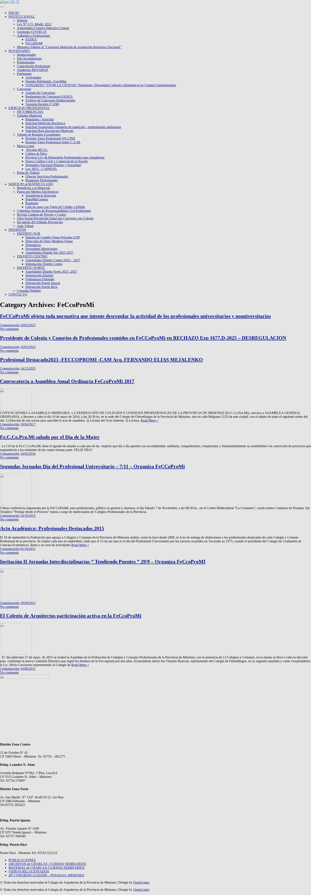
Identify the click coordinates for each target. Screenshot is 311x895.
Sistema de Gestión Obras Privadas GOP (52, 237)
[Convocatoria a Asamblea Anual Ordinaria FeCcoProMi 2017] (16, 409)
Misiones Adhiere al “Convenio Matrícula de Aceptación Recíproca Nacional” (69, 47)
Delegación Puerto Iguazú (42, 283)
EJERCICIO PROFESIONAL (29, 108)
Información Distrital (39, 275)
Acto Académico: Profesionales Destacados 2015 (52, 528)
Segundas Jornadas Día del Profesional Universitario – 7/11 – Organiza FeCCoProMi (92, 466)
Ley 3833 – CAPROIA (41, 169)
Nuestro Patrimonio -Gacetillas (45, 81)
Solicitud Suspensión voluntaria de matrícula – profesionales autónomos (73, 127)
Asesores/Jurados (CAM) (42, 104)
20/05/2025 (28, 325)
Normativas (33, 245)
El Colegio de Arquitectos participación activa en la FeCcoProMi (70, 615)
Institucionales (26, 54)
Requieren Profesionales (41, 180)
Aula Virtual (25, 226)
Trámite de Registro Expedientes (38, 134)
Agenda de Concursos (40, 93)
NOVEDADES (19, 51)
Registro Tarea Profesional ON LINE (50, 138)
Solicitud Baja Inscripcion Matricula (49, 131)
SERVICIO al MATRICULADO (30, 184)
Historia (22, 20)
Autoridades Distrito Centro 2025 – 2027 (52, 260)
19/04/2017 (28, 424)
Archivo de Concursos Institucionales (50, 100)
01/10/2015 (28, 549)
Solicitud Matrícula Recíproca (45, 123)
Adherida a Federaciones (33, 35)
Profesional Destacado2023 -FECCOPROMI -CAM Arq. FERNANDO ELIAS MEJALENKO (101, 359)
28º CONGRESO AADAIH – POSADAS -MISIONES (46, 875)
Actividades (33, 77)
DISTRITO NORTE (31, 268)
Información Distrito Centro (43, 264)
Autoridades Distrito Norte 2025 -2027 (51, 271)
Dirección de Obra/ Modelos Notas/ (49, 241)
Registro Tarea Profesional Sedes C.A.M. (53, 142)
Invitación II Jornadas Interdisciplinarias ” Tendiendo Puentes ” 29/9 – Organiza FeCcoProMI (102, 561)
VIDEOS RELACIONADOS (28, 871)
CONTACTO (17, 294)
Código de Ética (36, 153)
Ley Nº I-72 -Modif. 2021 (34, 24)
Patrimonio (24, 73)
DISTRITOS (17, 230)
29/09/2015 (28, 603)
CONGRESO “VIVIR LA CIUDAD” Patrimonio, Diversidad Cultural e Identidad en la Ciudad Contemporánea (100, 85)
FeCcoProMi (34, 43)
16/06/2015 (28, 668)
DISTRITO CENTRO (32, 256)
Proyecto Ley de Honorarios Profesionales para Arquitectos (65, 157)
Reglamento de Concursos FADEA (49, 96)
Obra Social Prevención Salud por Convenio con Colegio (55, 218)
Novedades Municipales (41, 249)
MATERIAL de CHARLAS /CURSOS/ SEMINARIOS (46, 867)
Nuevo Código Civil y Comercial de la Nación (56, 161)
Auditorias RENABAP (32, 70)
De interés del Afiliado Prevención (40, 222)
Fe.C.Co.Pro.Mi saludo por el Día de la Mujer (50, 437)
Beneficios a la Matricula (33, 188)
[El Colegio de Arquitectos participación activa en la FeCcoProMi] (16, 653)
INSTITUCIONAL (21, 16)
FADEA (31, 39)
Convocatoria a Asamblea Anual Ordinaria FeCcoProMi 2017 (67, 381)
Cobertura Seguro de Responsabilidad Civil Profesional (54, 210)
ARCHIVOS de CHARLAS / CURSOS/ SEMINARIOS (47, 864)
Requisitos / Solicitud (39, 119)
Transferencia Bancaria (40, 195)
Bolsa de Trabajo (28, 172)
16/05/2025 (28, 347)
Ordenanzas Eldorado (39, 279)
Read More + (149, 420)
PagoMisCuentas (36, 199)
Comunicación (9, 325)
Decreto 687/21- (36, 150)
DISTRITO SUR (28, 233)
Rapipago (31, 203)
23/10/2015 (28, 515)
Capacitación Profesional (33, 66)
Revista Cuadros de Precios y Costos (41, 214)
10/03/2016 (28, 453)
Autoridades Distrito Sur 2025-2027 (49, 252)
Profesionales (26, 62)
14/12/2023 (28, 368)
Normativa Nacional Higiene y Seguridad (53, 165)
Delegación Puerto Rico (41, 287)
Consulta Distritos (29, 290)
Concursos (24, 89)
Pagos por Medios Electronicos (37, 191)
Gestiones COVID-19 (31, 32)
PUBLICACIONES (22, 860)
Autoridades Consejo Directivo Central (43, 28)
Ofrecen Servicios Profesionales (46, 176)
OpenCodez (141, 882)
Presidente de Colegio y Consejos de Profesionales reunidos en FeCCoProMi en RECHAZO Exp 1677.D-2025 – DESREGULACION (143, 338)
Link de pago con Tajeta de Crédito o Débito (55, 207)
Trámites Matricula (29, 115)
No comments (9, 329)
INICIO (13, 13)
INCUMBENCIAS (30, 112)
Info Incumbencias (29, 58)
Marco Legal (25, 146)
